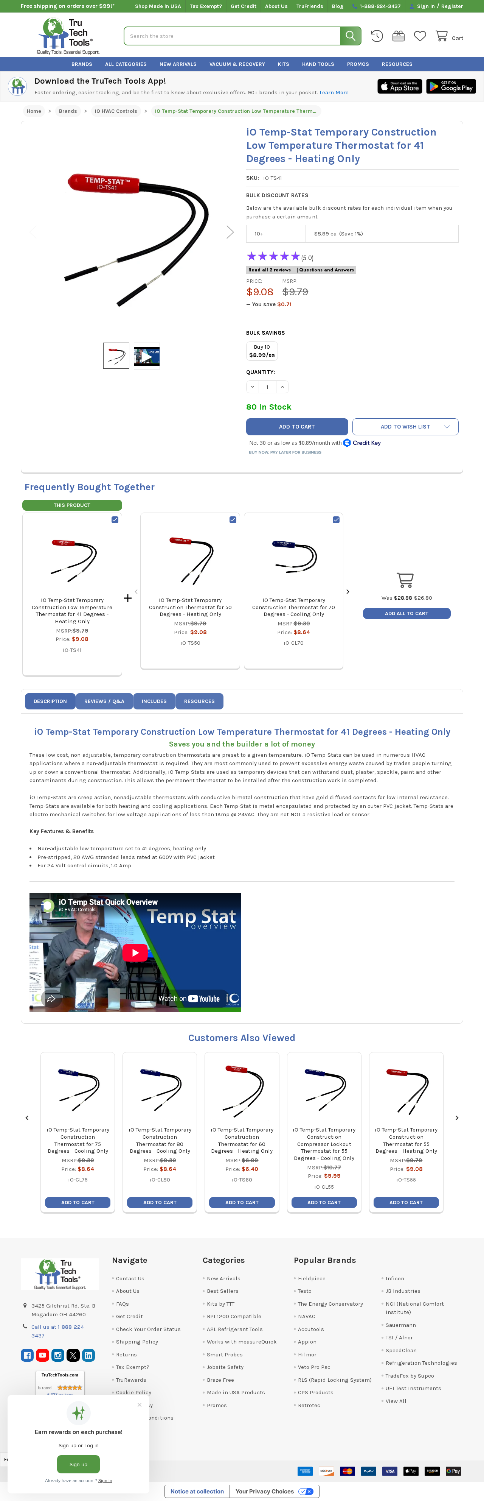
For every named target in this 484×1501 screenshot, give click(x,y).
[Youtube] (42, 1355)
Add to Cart (78, 1202)
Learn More (334, 92)
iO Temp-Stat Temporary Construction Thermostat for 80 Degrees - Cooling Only (160, 1140)
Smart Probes (225, 1354)
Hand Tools (318, 64)
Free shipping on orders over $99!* (68, 6)
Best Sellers (223, 1290)
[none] (131, 231)
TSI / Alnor (399, 1337)
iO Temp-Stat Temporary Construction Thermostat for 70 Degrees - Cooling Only (293, 607)
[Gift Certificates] (400, 36)
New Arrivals (178, 64)
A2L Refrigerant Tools (235, 1329)
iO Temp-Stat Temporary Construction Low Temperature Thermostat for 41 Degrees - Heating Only (72, 611)
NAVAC (306, 1316)
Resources (397, 64)
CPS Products (316, 1392)
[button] (405, 426)
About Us (276, 6)
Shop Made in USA (158, 6)
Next (230, 231)
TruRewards (131, 1379)
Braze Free (220, 1379)
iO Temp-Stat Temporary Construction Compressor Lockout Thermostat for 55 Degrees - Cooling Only (324, 1143)
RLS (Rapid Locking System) (335, 1379)
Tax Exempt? (206, 6)
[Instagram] (58, 1355)
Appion (307, 1341)
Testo (305, 1290)
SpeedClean (401, 1350)
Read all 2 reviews (269, 270)
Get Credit (243, 6)
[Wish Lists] (421, 36)
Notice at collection (197, 1491)
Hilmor (307, 1354)
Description (50, 701)
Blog (338, 6)
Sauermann (401, 1325)
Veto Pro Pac (314, 1367)
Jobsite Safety (225, 1367)
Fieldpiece (312, 1278)
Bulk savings (265, 332)
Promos (358, 64)
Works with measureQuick (242, 1341)
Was (397, 597)
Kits (283, 64)
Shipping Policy (137, 1341)
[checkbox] (115, 519)
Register (452, 6)
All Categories (126, 64)
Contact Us (130, 1278)
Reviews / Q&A (104, 701)
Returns (126, 1354)
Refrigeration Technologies (421, 1362)
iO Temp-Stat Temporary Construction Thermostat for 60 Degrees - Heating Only (242, 1140)
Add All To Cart (406, 613)
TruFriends (309, 6)
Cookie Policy (133, 1392)
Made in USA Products (236, 1392)
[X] (73, 1355)
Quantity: (260, 372)
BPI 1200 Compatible (234, 1316)
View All (396, 1401)
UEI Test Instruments (413, 1388)
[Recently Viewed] (378, 36)
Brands (81, 64)
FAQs (122, 1303)
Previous (32, 231)
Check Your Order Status (148, 1329)
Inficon (395, 1278)
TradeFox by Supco (410, 1375)
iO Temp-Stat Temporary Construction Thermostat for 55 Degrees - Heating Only (406, 1140)
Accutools (311, 1329)
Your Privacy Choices (265, 1491)
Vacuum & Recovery (237, 64)
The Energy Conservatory (330, 1303)
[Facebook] (27, 1355)
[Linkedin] (88, 1355)
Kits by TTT (220, 1303)
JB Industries (403, 1290)
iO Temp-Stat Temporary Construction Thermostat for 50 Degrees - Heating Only (190, 607)
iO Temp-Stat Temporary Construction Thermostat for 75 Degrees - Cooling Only (78, 1140)
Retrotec (309, 1405)
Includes (154, 701)
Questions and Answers (326, 270)
